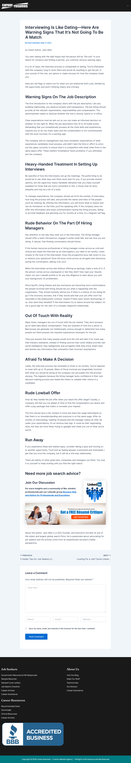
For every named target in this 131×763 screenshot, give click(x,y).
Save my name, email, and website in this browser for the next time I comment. (62, 628)
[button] (127, 6)
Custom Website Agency (63, 759)
